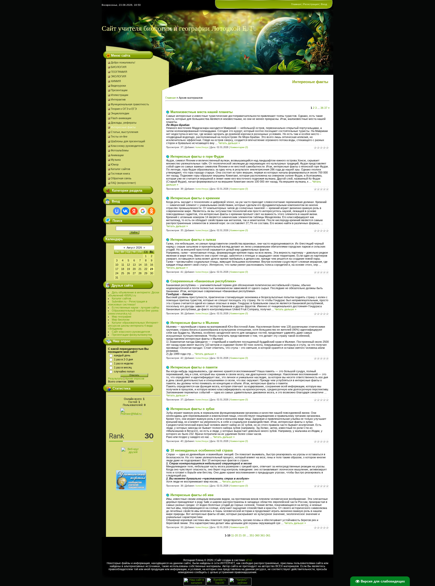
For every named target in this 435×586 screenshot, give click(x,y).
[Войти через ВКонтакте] (125, 211)
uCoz (249, 560)
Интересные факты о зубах (192, 409)
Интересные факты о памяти (194, 367)
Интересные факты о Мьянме (194, 323)
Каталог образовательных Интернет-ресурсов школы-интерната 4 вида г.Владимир (133, 325)
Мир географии (121, 316)
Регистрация (311, 4)
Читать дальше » (229, 143)
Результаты (115, 378)
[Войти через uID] (117, 211)
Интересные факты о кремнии (195, 198)
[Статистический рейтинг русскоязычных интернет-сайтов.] (240, 584)
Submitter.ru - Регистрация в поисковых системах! (127, 303)
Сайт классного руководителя (131, 331)
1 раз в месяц (123, 367)
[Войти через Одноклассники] (151, 211)
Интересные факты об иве (191, 495)
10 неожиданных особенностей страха (201, 450)
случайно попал (124, 371)
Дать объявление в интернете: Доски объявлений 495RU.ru (133, 294)
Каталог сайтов (121, 298)
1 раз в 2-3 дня (123, 359)
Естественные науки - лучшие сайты (135, 307)
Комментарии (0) (239, 147)
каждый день (122, 355)
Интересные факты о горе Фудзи (197, 156)
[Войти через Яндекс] (134, 211)
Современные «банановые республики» (203, 281)
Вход (324, 4)
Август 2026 (134, 247)
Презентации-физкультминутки (132, 334)
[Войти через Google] (143, 211)
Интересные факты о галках (193, 240)
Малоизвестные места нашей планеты (201, 112)
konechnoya (202, 147)
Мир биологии (120, 319)
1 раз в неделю (123, 363)
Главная (296, 4)
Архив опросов (134, 378)
